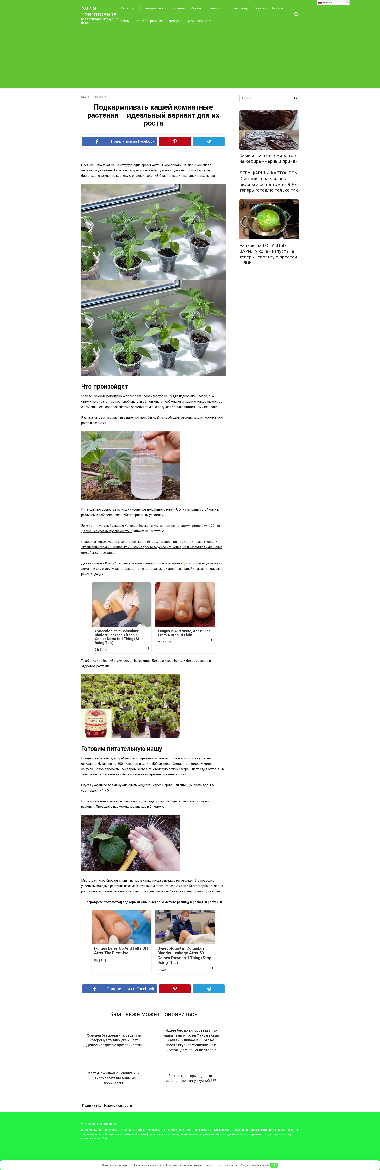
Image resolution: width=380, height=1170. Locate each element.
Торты (125, 21)
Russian (327, 2)
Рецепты (127, 8)
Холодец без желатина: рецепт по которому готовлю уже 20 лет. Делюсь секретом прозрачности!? (114, 1040)
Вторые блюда (237, 8)
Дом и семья (197, 21)
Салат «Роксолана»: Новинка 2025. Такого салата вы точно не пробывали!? (114, 1078)
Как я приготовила (99, 11)
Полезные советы (153, 8)
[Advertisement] (190, 57)
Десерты (175, 21)
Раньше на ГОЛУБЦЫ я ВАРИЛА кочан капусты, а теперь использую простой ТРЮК (268, 254)
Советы (179, 8)
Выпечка (213, 8)
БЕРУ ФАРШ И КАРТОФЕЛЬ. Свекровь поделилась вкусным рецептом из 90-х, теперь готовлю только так (268, 181)
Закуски (260, 8)
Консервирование (149, 21)
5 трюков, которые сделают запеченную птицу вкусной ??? (191, 1078)
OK (274, 1165)
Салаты (277, 8)
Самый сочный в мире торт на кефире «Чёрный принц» (268, 158)
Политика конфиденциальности (107, 1105)
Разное (196, 8)
